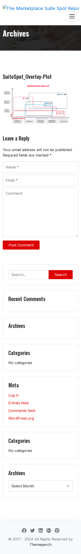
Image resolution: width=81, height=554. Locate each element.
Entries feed (18, 403)
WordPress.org (21, 418)
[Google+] (48, 530)
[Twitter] (32, 530)
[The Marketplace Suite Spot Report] (41, 8)
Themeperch (40, 544)
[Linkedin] (40, 530)
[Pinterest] (57, 530)
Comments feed (21, 410)
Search (60, 274)
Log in (13, 395)
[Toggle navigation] (72, 16)
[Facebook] (24, 530)
